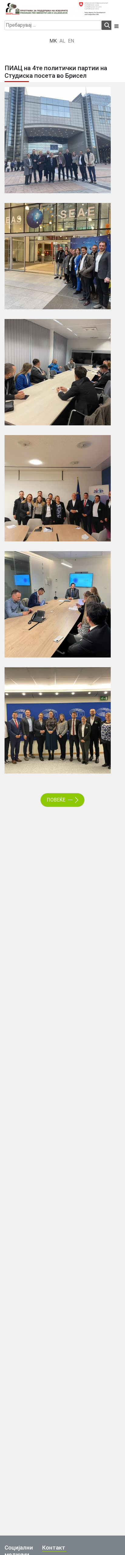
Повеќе (56, 800)
